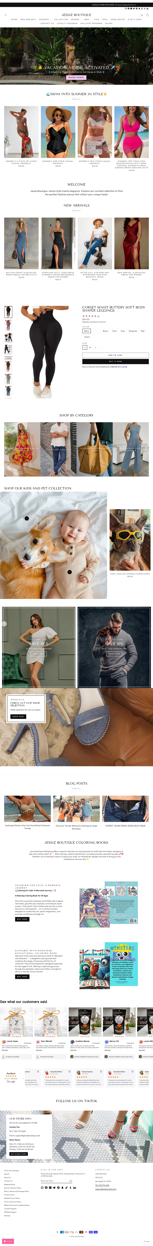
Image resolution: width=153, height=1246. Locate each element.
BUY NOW (22, 919)
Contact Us (47, 23)
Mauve (96, 331)
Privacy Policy (9, 1195)
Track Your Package (11, 1171)
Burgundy (133, 331)
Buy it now (115, 361)
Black (86, 331)
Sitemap (7, 1216)
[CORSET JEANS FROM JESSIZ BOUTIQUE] (125, 809)
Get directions (18, 1154)
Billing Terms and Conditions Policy (17, 1205)
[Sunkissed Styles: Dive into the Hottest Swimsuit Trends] (27, 809)
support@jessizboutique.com (27, 1135)
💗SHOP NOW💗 (76, 77)
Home (14, 19)
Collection (61, 19)
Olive (114, 331)
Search (6, 1174)
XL (101, 347)
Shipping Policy (9, 1184)
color (86, 327)
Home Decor (118, 19)
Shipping (85, 322)
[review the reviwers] (33, 1072)
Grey (123, 331)
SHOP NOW (18, 716)
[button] (4, 623)
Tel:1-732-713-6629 (17, 1131)
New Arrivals (28, 19)
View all (76, 99)
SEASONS (44, 19)
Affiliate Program (91, 23)
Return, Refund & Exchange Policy (16, 1191)
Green (87, 337)
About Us (7, 1177)
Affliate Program (10, 1212)
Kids (96, 19)
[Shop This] (38, 647)
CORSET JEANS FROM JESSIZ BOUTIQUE (125, 825)
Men (87, 19)
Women (75, 19)
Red (142, 331)
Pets (105, 19)
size (84, 343)
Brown (105, 331)
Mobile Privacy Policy (12, 1198)
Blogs (109, 23)
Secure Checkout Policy (12, 1188)
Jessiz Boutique (76, 14)
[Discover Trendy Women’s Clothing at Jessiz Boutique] (76, 809)
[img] (89, 316)
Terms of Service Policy (12, 1202)
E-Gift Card (135, 19)
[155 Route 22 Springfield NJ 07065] (76, 1137)
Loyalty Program (67, 23)
